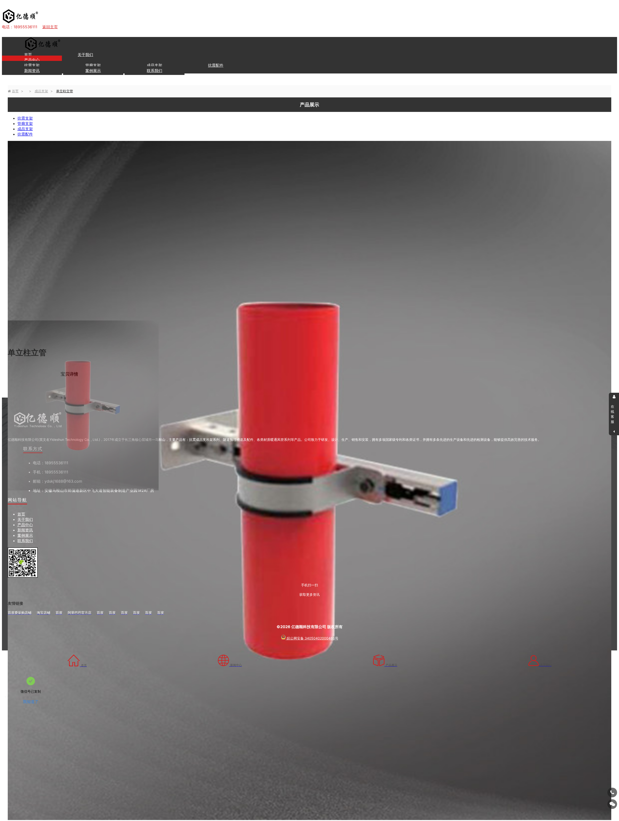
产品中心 (32, 60)
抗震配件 (215, 65)
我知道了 (30, 701)
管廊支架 (93, 65)
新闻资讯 (32, 70)
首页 (28, 54)
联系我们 (154, 70)
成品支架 (155, 65)
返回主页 (50, 26)
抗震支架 (32, 65)
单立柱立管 (64, 91)
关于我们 (85, 54)
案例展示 (93, 70)
